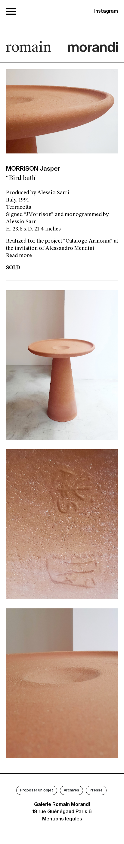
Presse (96, 790)
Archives (71, 790)
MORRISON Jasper (33, 169)
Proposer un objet (36, 790)
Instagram (106, 11)
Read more (19, 255)
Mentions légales (62, 819)
